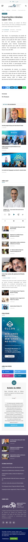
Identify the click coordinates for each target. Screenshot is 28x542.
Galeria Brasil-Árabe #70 (16, 306)
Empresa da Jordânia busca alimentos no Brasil (13, 470)
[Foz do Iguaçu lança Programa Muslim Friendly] (5, 292)
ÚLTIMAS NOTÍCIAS (7, 463)
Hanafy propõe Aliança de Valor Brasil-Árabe (12, 125)
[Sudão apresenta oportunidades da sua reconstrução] (14, 137)
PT (10, 1)
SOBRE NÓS (5, 499)
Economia (4, 13)
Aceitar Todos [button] (14, 538)
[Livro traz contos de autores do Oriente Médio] (14, 264)
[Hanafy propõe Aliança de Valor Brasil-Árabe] (14, 115)
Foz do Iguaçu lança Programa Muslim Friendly (13, 486)
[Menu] (2, 5)
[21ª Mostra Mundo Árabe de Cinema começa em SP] (5, 251)
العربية (16, 1)
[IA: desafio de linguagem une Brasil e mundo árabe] (14, 160)
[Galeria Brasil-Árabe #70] (5, 306)
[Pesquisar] (26, 5)
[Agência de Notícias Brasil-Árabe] (15, 5)
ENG (13, 1)
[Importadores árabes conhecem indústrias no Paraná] (5, 244)
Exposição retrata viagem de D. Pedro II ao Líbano (13, 489)
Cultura (4, 271)
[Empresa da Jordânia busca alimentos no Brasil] (5, 236)
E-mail (14, 398)
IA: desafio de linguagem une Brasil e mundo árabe (14, 170)
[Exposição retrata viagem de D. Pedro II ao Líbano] (5, 299)
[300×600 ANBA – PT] (14, 339)
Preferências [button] (5, 538)
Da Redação (6, 29)
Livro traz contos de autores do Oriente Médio (12, 483)
